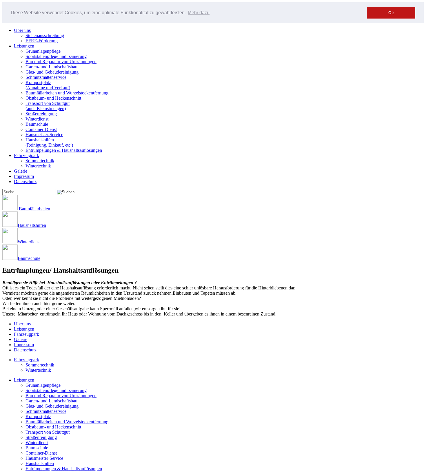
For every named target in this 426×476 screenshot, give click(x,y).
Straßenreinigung (41, 113)
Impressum (24, 176)
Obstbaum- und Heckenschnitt (53, 98)
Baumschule (37, 124)
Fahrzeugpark (26, 155)
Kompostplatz (48, 85)
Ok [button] (391, 12)
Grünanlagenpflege (43, 51)
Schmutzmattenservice (46, 77)
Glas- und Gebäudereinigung (52, 72)
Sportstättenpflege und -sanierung (56, 56)
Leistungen (24, 45)
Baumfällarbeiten (34, 208)
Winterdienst (37, 118)
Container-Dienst (41, 129)
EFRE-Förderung (42, 40)
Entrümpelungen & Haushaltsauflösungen (64, 150)
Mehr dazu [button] (199, 12)
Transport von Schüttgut (48, 106)
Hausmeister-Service (44, 134)
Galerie (20, 171)
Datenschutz (25, 181)
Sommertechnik (40, 160)
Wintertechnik (38, 165)
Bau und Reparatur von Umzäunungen (61, 61)
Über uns (22, 30)
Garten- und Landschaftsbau (51, 66)
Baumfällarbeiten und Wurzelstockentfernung (67, 92)
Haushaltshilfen (49, 142)
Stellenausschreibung (45, 35)
